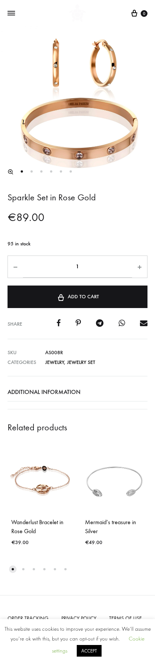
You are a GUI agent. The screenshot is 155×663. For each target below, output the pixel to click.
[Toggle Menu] (11, 13)
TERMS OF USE (125, 618)
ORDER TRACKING (28, 618)
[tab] (77, 392)
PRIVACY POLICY (78, 618)
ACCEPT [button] (89, 651)
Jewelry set (81, 362)
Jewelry (54, 362)
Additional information (44, 391)
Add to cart (83, 296)
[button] (11, 172)
